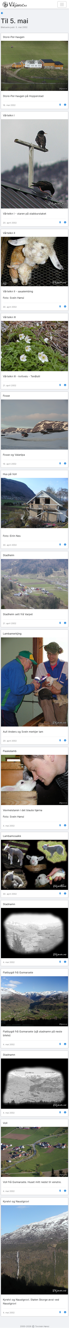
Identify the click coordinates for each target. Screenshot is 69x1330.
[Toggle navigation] (61, 4)
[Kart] (60, 104)
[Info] (65, 104)
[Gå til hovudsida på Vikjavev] (33, 4)
